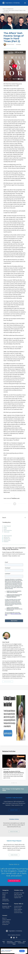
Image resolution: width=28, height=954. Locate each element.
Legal (3, 941)
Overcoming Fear (8, 530)
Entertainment (10, 8)
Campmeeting (17, 911)
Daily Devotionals (8, 535)
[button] (25, 3)
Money (5, 527)
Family (3, 897)
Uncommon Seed (18, 912)
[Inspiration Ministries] (11, 3)
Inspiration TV (7, 538)
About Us (4, 918)
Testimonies (6, 531)
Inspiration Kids (17, 897)
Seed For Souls (17, 907)
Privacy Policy (18, 941)
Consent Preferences (11, 942)
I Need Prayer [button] (14, 854)
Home (4, 8)
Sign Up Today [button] (14, 809)
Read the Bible (7, 540)
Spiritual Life (7, 537)
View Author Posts (7, 681)
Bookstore (6, 541)
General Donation (18, 906)
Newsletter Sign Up (6, 906)
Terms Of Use (9, 941)
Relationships (5, 899)
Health (5, 529)
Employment (5, 924)
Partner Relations (18, 909)
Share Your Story (6, 922)
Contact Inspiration (6, 919)
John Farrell (11, 44)
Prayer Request (7, 526)
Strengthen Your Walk (19, 892)
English (18, 952)
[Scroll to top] (25, 951)
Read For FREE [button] (14, 831)
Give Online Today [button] (14, 880)
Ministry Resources (18, 896)
